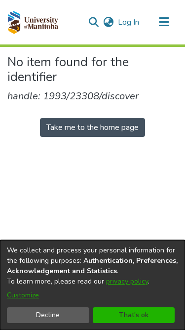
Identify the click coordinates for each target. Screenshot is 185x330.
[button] (32, 22)
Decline (48, 315)
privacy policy (127, 281)
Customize (23, 295)
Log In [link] (129, 22)
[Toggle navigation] (164, 22)
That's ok (133, 315)
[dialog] (92, 285)
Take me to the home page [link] (92, 127)
